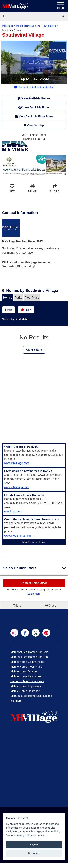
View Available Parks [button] (36, 107)
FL (44, 25)
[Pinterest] (46, 633)
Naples (52, 25)
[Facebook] (25, 633)
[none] (34, 165)
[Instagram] (14, 633)
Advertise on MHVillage (34, 542)
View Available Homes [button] (35, 98)
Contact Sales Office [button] (34, 582)
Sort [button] (28, 309)
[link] (63, 16)
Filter (8, 309)
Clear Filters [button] (34, 349)
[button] (4, 16)
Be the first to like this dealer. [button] (36, 87)
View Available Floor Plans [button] (35, 116)
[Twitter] (36, 633)
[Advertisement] (34, 401)
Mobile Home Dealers (28, 25)
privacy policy (24, 835)
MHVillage (7, 25)
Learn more (34, 593)
